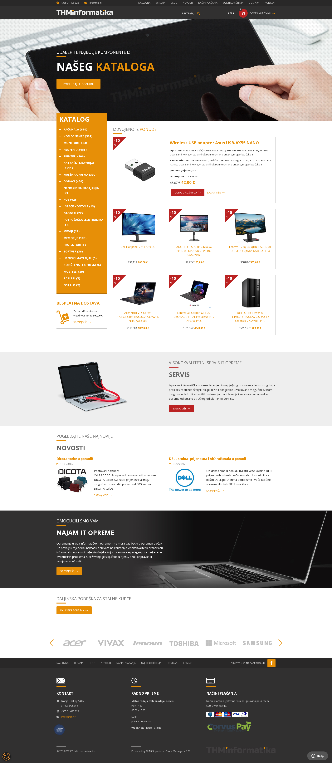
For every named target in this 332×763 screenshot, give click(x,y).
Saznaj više (80, 322)
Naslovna (144, 2)
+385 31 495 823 (70, 2)
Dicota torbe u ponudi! (74, 459)
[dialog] (6, 756)
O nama (160, 2)
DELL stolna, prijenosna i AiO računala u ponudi (207, 459)
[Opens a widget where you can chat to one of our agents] (317, 756)
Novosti (188, 2)
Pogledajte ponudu (78, 84)
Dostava (254, 2)
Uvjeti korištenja (233, 2)
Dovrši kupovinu (260, 13)
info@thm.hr (95, 2)
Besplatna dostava (78, 303)
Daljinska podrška (72, 610)
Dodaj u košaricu (186, 192)
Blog (174, 2)
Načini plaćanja (207, 2)
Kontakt (270, 2)
